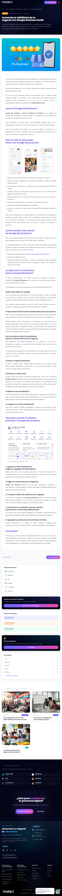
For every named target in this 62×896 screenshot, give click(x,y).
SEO (36, 205)
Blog (7, 9)
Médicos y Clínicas (37, 868)
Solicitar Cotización (24, 811)
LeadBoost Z (20, 877)
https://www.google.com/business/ (38, 254)
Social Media (20, 872)
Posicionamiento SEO (22, 869)
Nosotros (49, 868)
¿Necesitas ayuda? (53, 557)
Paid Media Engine (21, 874)
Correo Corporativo (22, 880)
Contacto (49, 875)
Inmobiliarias (35, 875)
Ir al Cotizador (31, 647)
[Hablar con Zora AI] (57, 891)
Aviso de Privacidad (27, 889)
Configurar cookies (36, 893)
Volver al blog (7, 557)
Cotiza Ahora (51, 2)
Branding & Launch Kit (7, 874)
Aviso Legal (36, 889)
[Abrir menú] (58, 2)
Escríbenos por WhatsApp (32, 605)
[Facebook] (3, 850)
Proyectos (50, 870)
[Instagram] (7, 850)
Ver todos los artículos (12, 675)
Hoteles (34, 870)
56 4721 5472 (37, 833)
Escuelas (34, 878)
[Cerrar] (53, 891)
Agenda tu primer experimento (11, 835)
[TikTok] (15, 850)
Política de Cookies (25, 893)
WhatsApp (40, 811)
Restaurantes (35, 873)
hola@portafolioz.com (39, 830)
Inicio (3, 9)
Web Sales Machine (7, 876)
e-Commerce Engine (7, 879)
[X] (11, 850)
